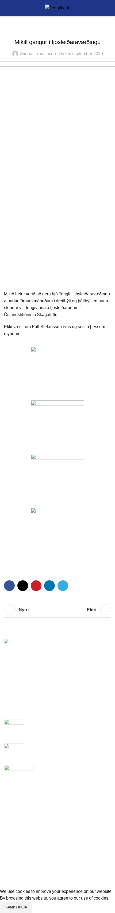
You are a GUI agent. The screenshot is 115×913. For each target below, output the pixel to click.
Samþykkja (16, 907)
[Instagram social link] (58, 830)
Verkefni (66, 30)
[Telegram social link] (62, 585)
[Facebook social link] (9, 585)
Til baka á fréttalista (57, 609)
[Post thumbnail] (14, 727)
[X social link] (22, 585)
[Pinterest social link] (36, 585)
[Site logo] (57, 7)
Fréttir (47, 30)
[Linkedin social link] (49, 585)
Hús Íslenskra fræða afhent (53, 746)
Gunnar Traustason (38, 53)
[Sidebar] (6, 881)
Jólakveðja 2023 (43, 722)
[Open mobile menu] (6, 8)
